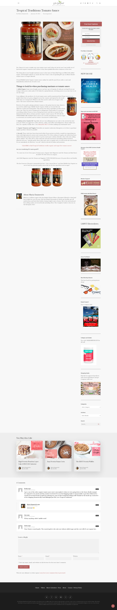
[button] (18, 3)
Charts (37, 587)
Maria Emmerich (23, 13)
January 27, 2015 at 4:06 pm (29, 526)
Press (59, 587)
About (64, 587)
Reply (97, 489)
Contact (70, 587)
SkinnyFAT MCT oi (43, 124)
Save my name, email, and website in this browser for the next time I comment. (42, 562)
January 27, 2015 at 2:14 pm (29, 516)
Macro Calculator (52, 587)
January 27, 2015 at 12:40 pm (29, 489)
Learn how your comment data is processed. (52, 573)
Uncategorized (47, 13)
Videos (43, 587)
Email (48, 556)
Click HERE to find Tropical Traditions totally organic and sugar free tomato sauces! (47, 145)
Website (75, 556)
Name (20, 556)
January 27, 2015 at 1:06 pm (32, 505)
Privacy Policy (77, 587)
